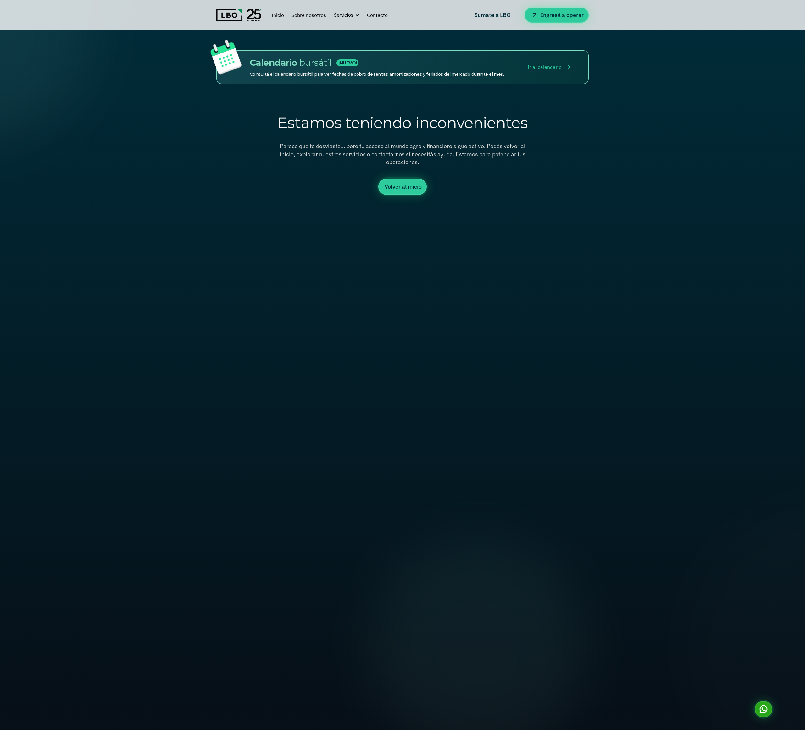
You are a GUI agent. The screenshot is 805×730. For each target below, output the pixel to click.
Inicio (277, 15)
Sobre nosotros (308, 15)
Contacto (377, 15)
